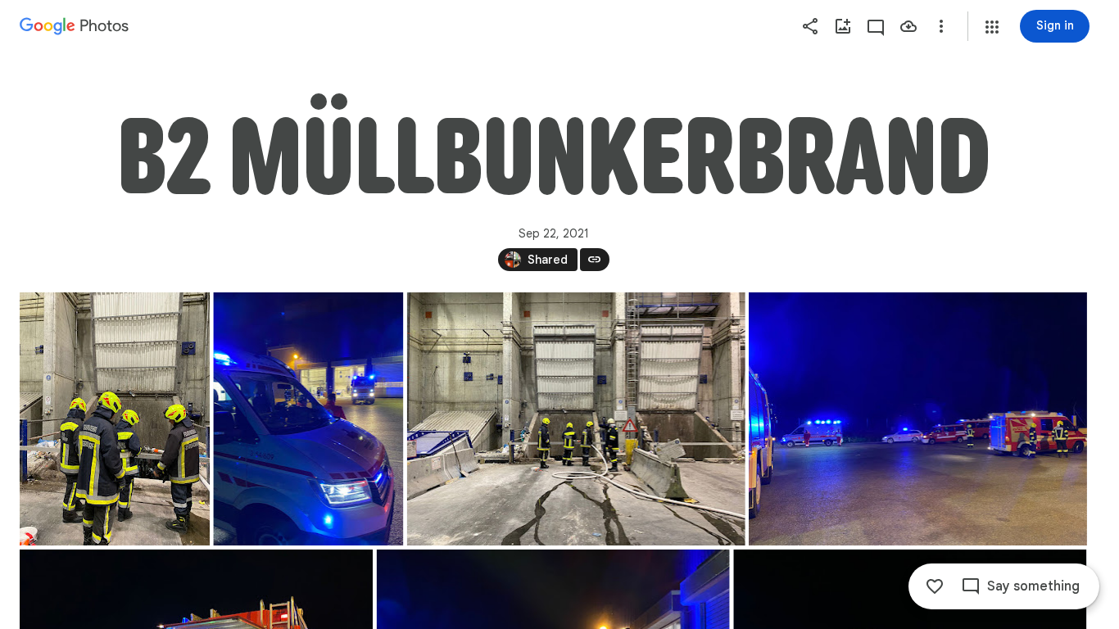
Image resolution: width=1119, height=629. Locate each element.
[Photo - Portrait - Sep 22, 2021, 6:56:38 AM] (115, 418)
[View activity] (875, 26)
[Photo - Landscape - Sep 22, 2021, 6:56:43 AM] (576, 418)
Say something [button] (1033, 586)
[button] (992, 27)
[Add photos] (843, 26)
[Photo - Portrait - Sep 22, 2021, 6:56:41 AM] (308, 418)
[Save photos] (908, 26)
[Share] (810, 26)
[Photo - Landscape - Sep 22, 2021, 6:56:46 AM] (918, 418)
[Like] (934, 586)
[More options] (941, 26)
